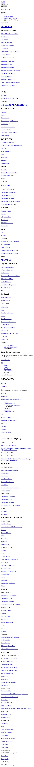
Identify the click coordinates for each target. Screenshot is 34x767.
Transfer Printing (5, 118)
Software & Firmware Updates (9, 253)
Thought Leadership (6, 319)
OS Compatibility (5, 244)
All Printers (4, 95)
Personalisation (5, 135)
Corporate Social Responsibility (9, 670)
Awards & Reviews (6, 732)
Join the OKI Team (6, 282)
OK (2, 363)
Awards (3, 316)
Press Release (4, 307)
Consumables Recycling (7, 67)
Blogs (2, 310)
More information (5, 360)
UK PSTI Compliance (7, 223)
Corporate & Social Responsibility (10, 276)
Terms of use (4, 744)
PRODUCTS (6, 26)
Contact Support (5, 247)
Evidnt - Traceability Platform (9, 82)
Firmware (3, 214)
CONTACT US (8, 17)
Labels (2, 115)
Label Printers (4, 48)
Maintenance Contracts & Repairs (10, 241)
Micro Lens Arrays (6, 79)
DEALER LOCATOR (10, 18)
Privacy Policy (5, 747)
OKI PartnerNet (5, 287)
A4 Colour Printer (6, 130)
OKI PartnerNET (5, 514)
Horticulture (4, 157)
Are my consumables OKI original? (10, 70)
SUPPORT (5, 185)
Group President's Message (8, 322)
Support (6, 367)
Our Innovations (5, 300)
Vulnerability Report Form (8, 250)
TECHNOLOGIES (7, 73)
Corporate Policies (6, 691)
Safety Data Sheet (6, 217)
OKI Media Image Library (8, 327)
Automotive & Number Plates (9, 132)
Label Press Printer (6, 142)
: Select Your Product (10, 399)
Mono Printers (5, 37)
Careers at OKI (5, 676)
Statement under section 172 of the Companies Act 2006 (16, 708)
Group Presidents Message (8, 738)
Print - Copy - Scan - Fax (8, 127)
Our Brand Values (6, 297)
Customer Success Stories (8, 98)
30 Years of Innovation (7, 270)
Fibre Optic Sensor (6, 76)
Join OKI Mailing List (7, 325)
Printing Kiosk (5, 163)
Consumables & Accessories (9, 192)
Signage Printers (5, 54)
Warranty (3, 235)
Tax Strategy (4, 700)
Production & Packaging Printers (10, 51)
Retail (2, 154)
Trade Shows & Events (7, 313)
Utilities (3, 178)
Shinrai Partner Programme (8, 285)
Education (3, 148)
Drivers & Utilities (6, 211)
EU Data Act (4, 226)
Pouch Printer (4, 124)
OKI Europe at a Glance (7, 267)
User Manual (4, 220)
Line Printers (4, 39)
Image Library (5, 735)
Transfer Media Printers (7, 45)
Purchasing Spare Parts (7, 204)
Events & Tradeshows (7, 729)
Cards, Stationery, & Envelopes (9, 121)
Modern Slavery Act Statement (9, 697)
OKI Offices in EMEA (7, 279)
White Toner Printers (6, 42)
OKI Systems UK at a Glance (9, 658)
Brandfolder (4, 170)
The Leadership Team (7, 664)
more (2, 290)
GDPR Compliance (6, 705)
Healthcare (4, 160)
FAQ (2, 232)
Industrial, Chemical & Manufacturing (11, 145)
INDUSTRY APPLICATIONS (14, 105)
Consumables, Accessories (8, 61)
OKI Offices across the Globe (9, 667)
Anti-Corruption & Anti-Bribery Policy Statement (14, 694)
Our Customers (5, 273)
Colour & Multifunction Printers (9, 34)
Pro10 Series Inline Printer (8, 85)
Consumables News (6, 64)
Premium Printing (5, 175)
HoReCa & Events (6, 151)
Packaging (3, 112)
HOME (6, 366)
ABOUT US (6, 260)
